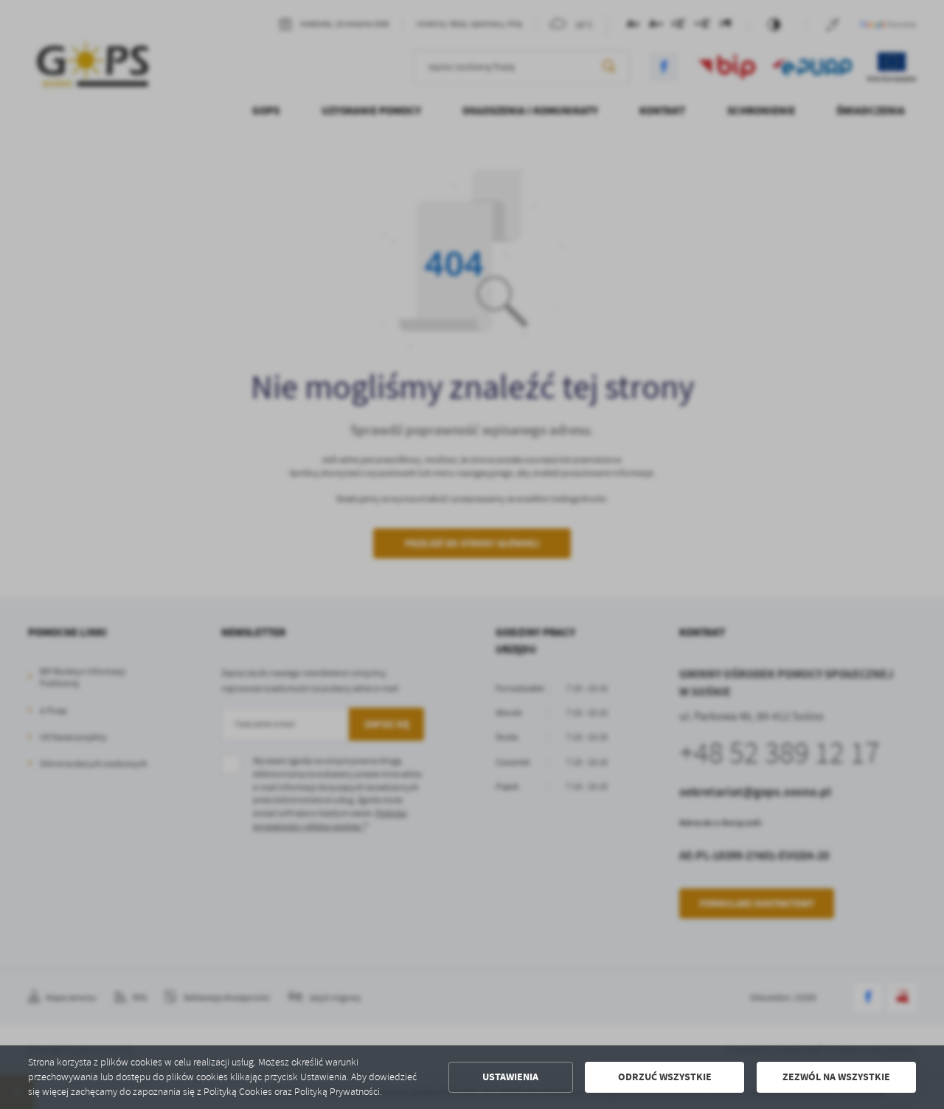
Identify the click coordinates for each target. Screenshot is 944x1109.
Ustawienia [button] (510, 1077)
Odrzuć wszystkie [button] (665, 1077)
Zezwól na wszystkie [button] (836, 1077)
